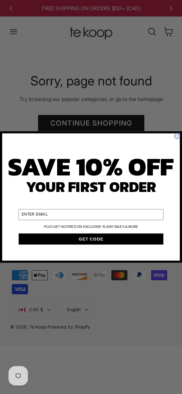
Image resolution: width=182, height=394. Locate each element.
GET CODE (91, 238)
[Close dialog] (177, 136)
